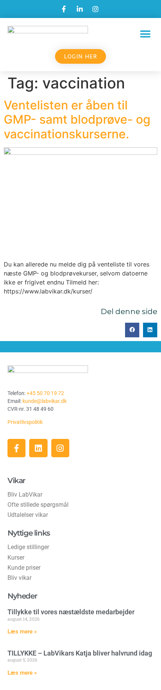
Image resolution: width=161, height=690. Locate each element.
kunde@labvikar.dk (44, 401)
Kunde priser (23, 567)
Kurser (15, 557)
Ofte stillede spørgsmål (38, 504)
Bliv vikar (19, 577)
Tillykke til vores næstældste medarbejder (70, 612)
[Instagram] (60, 448)
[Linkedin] (38, 448)
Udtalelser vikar (27, 514)
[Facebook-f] (16, 448)
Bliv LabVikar (24, 494)
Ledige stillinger (28, 547)
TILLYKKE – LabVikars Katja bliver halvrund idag (79, 653)
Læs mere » (22, 631)
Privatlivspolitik (25, 422)
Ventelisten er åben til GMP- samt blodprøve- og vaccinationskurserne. (77, 119)
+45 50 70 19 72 (45, 393)
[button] (145, 33)
